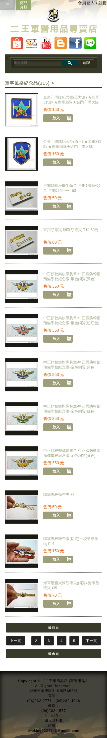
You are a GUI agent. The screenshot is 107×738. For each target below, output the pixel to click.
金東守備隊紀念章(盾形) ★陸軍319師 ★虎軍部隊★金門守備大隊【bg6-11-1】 (72, 146)
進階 (86, 63)
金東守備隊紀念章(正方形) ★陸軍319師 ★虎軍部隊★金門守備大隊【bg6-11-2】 (71, 102)
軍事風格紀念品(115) (27, 83)
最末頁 (53, 654)
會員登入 (86, 3)
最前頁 (53, 628)
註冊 (103, 3)
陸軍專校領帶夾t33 (58, 494)
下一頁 (91, 641)
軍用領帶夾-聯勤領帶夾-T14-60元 (70, 230)
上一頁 (15, 641)
